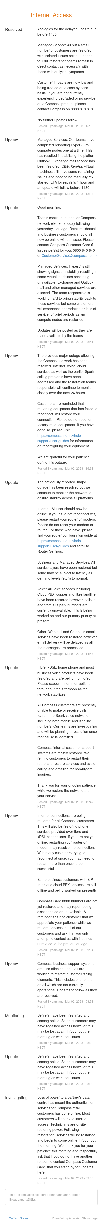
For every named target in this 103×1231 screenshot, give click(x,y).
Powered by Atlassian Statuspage (75, 1218)
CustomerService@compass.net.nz (70, 255)
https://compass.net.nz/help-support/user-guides (60, 438)
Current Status (16, 1218)
